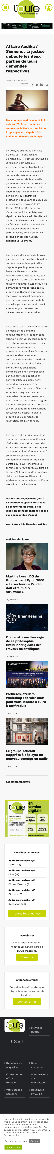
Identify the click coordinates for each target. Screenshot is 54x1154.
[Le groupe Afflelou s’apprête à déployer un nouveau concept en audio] (27, 719)
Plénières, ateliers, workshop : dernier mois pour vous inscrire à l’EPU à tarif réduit (26, 699)
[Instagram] (19, 1041)
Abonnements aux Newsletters (39, 1078)
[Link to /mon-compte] (48, 7)
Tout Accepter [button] (13, 1147)
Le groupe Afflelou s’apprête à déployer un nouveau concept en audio (27, 754)
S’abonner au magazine (14, 1065)
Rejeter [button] (34, 1141)
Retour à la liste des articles (29, 524)
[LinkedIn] (23, 1041)
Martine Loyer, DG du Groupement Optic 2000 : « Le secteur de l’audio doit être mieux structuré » (26, 584)
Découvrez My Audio (37, 1091)
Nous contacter (37, 1065)
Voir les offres (27, 1001)
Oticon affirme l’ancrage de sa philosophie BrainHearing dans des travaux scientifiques (25, 643)
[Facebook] (11, 1041)
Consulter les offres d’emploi (14, 1078)
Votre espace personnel (14, 1091)
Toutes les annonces (27, 913)
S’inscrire (27, 957)
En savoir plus (11, 1135)
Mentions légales (36, 1029)
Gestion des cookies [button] (15, 1141)
